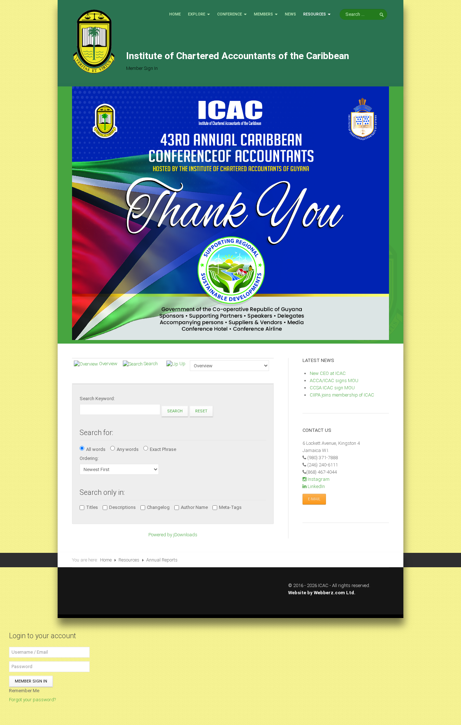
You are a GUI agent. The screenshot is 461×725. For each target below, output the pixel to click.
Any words (128, 449)
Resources (314, 14)
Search (151, 363)
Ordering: (89, 458)
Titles (92, 507)
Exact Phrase (163, 449)
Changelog (158, 507)
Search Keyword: (97, 398)
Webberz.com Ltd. (334, 592)
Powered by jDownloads (172, 534)
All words (96, 449)
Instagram (318, 479)
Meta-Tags (230, 507)
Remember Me (24, 690)
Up (182, 363)
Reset (201, 411)
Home (175, 14)
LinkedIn (315, 486)
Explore (196, 14)
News (290, 14)
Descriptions (122, 507)
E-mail (314, 499)
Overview (108, 363)
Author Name (194, 507)
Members (263, 14)
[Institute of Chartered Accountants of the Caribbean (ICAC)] (93, 41)
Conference (229, 14)
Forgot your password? (32, 699)
